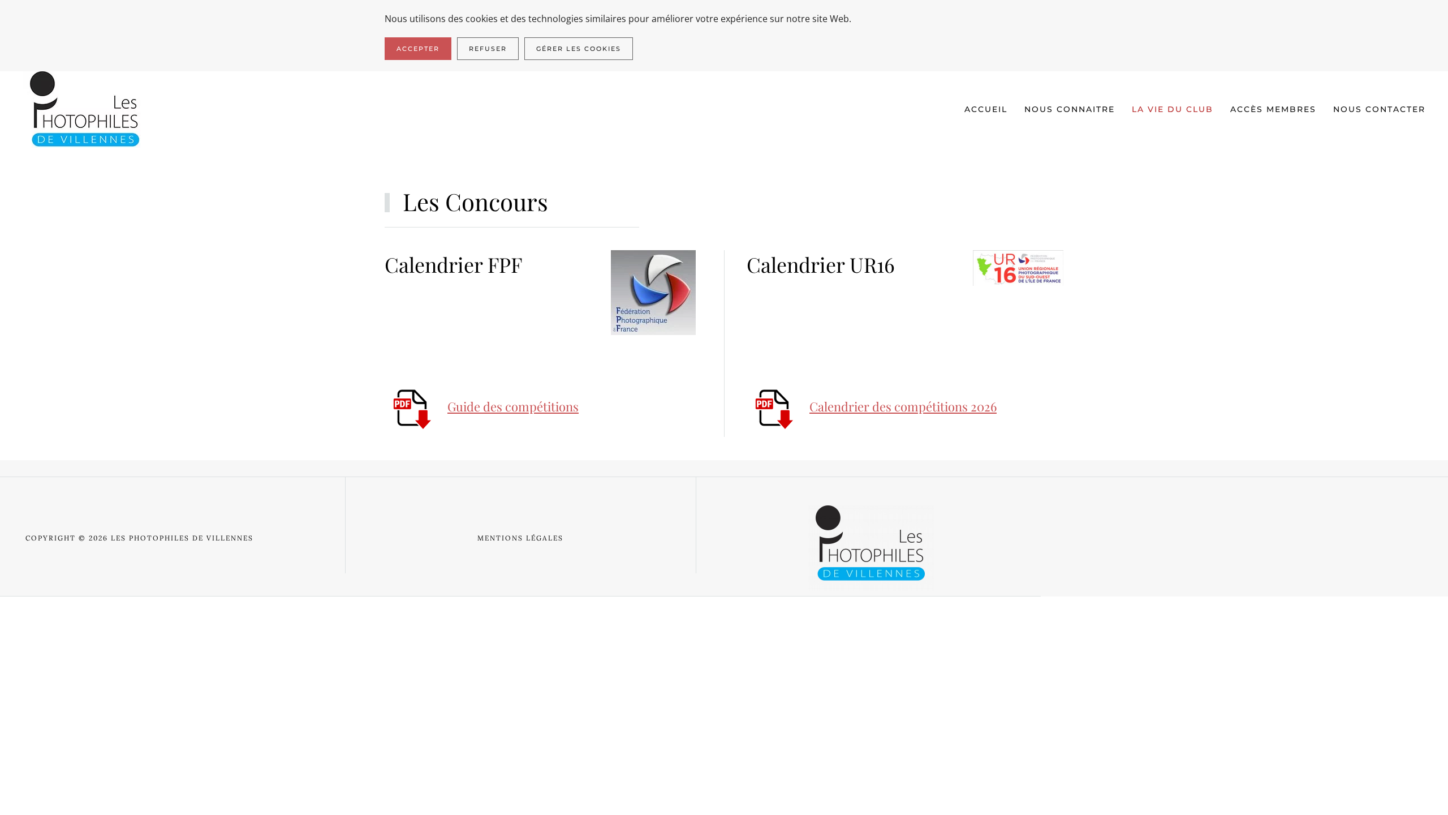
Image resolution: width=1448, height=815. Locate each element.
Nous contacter (1379, 109)
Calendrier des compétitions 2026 (903, 406)
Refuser (488, 49)
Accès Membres (1273, 109)
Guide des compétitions (513, 406)
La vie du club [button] (1172, 109)
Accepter (418, 49)
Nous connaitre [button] (1069, 109)
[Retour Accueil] (85, 109)
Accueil (985, 109)
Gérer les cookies (578, 49)
